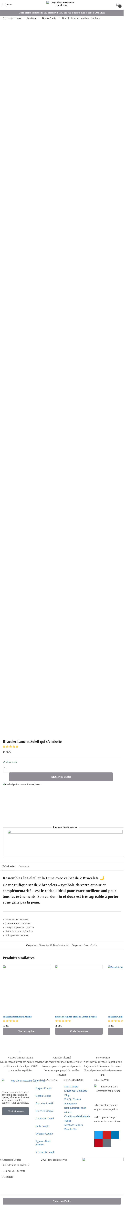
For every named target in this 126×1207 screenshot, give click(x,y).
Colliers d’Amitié (45, 1118)
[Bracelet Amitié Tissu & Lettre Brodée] (79, 989)
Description (24, 866)
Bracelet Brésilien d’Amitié (17, 1016)
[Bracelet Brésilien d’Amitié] (26, 989)
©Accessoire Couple (10, 1159)
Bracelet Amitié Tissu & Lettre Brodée (76, 1016)
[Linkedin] (115, 1135)
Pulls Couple (42, 1126)
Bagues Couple (44, 1088)
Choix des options (26, 1031)
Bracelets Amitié (60, 945)
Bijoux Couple (43, 1095)
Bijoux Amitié (49, 18)
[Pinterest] (98, 1143)
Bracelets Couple (44, 1111)
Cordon (93, 945)
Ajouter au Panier (62, 1201)
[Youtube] (107, 1135)
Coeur (86, 945)
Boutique (31, 18)
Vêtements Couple (45, 1152)
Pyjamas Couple (44, 1133)
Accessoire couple (12, 18)
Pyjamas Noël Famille (43, 1143)
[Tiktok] (107, 1143)
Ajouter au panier (61, 776)
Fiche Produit (8, 866)
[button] (11, 746)
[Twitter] (98, 1135)
